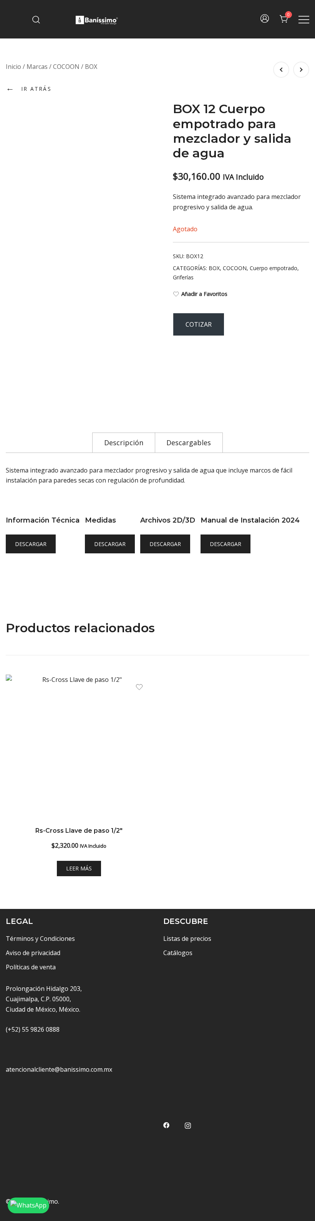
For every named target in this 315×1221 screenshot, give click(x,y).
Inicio (13, 66)
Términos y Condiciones (40, 938)
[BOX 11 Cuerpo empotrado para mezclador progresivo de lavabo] (301, 70)
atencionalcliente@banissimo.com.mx (59, 1069)
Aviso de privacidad (33, 953)
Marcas (37, 66)
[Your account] (264, 19)
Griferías (183, 277)
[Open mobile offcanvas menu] (303, 19)
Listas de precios (187, 938)
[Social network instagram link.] (188, 1124)
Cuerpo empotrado (273, 268)
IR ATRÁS (28, 88)
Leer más (79, 868)
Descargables (188, 442)
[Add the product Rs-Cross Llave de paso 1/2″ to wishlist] (139, 687)
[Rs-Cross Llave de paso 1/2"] (79, 748)
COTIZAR (199, 324)
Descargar (30, 544)
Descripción (123, 442)
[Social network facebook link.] (166, 1124)
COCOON (66, 66)
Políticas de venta (31, 967)
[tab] (123, 442)
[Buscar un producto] (36, 19)
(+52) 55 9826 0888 (33, 1029)
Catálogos (177, 953)
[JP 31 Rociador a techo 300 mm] (281, 70)
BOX (91, 66)
